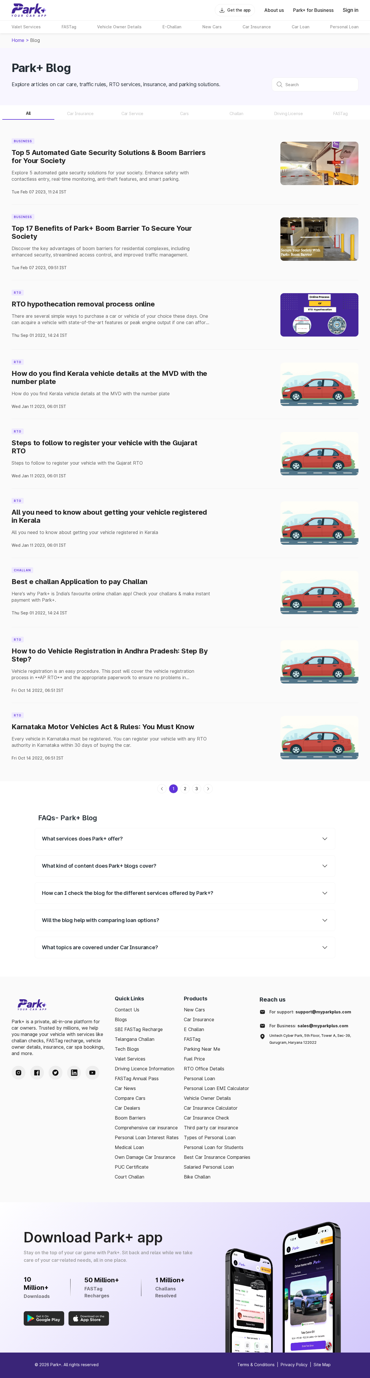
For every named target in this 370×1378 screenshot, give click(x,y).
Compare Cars (130, 1098)
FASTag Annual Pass (137, 1078)
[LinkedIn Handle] (74, 1073)
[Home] (29, 10)
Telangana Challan (134, 1039)
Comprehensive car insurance (146, 1128)
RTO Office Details (204, 1069)
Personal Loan (199, 1078)
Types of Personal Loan (210, 1137)
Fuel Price (194, 1059)
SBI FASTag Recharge (139, 1029)
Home (18, 40)
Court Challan (129, 1177)
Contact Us (127, 1010)
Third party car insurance (211, 1128)
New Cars (194, 1010)
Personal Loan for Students (213, 1147)
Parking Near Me (202, 1049)
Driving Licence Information (144, 1069)
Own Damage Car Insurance (145, 1157)
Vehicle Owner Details (207, 1098)
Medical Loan (129, 1147)
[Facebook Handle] (37, 1073)
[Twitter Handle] (55, 1073)
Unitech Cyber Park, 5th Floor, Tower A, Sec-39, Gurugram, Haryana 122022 (310, 1039)
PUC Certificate (132, 1167)
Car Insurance (199, 1019)
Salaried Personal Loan (209, 1167)
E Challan (194, 1029)
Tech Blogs (127, 1049)
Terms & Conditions (256, 1364)
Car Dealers (127, 1108)
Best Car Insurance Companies (217, 1157)
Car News (125, 1088)
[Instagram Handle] (18, 1073)
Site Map (322, 1364)
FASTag (192, 1039)
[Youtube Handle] (92, 1073)
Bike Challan (197, 1177)
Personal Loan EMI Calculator (216, 1088)
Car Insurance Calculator (211, 1108)
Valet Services (130, 1059)
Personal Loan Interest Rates (147, 1137)
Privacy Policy (294, 1364)
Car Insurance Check (206, 1118)
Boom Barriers (130, 1118)
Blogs (121, 1019)
